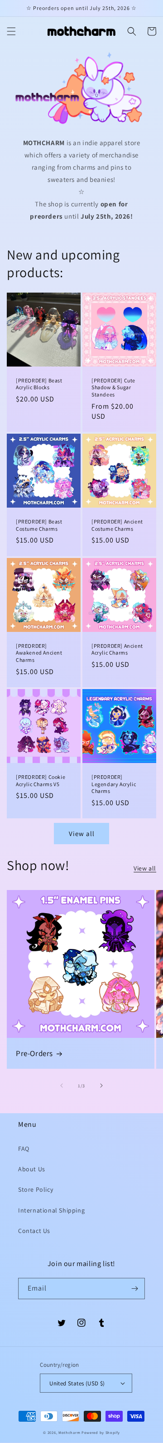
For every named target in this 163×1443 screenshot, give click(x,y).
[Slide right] (101, 1086)
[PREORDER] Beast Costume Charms (39, 525)
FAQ (23, 1149)
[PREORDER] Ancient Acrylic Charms (117, 649)
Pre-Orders (34, 1053)
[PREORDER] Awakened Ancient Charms (39, 652)
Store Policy (35, 1189)
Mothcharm (69, 1432)
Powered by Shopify (101, 1432)
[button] (11, 31)
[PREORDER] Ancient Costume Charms (117, 525)
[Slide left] (62, 1086)
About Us (31, 1169)
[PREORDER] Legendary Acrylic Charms (113, 783)
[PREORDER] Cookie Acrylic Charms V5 (40, 780)
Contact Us (34, 1231)
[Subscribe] (134, 1288)
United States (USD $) (77, 1383)
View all (82, 833)
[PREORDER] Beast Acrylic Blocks (39, 384)
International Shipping (51, 1210)
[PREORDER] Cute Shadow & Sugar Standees (113, 387)
